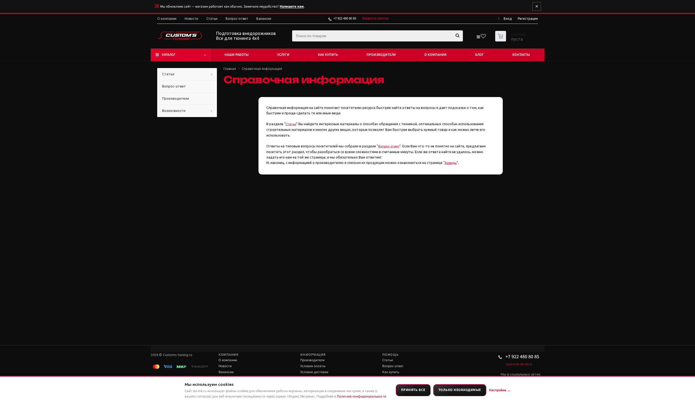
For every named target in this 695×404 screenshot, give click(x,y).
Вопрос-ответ (388, 146)
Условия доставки (314, 372)
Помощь (390, 354)
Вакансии (226, 372)
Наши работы (237, 54)
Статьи (291, 124)
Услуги (283, 54)
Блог (479, 54)
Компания (228, 354)
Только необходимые (459, 389)
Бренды (451, 162)
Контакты (521, 54)
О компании (435, 54)
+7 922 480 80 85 (344, 18)
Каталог (169, 54)
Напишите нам (292, 6)
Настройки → (499, 390)
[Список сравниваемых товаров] (478, 38)
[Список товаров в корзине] (511, 39)
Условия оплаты (313, 366)
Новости (225, 366)
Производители (381, 54)
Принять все (413, 389)
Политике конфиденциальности (361, 396)
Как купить (328, 54)
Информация (313, 354)
